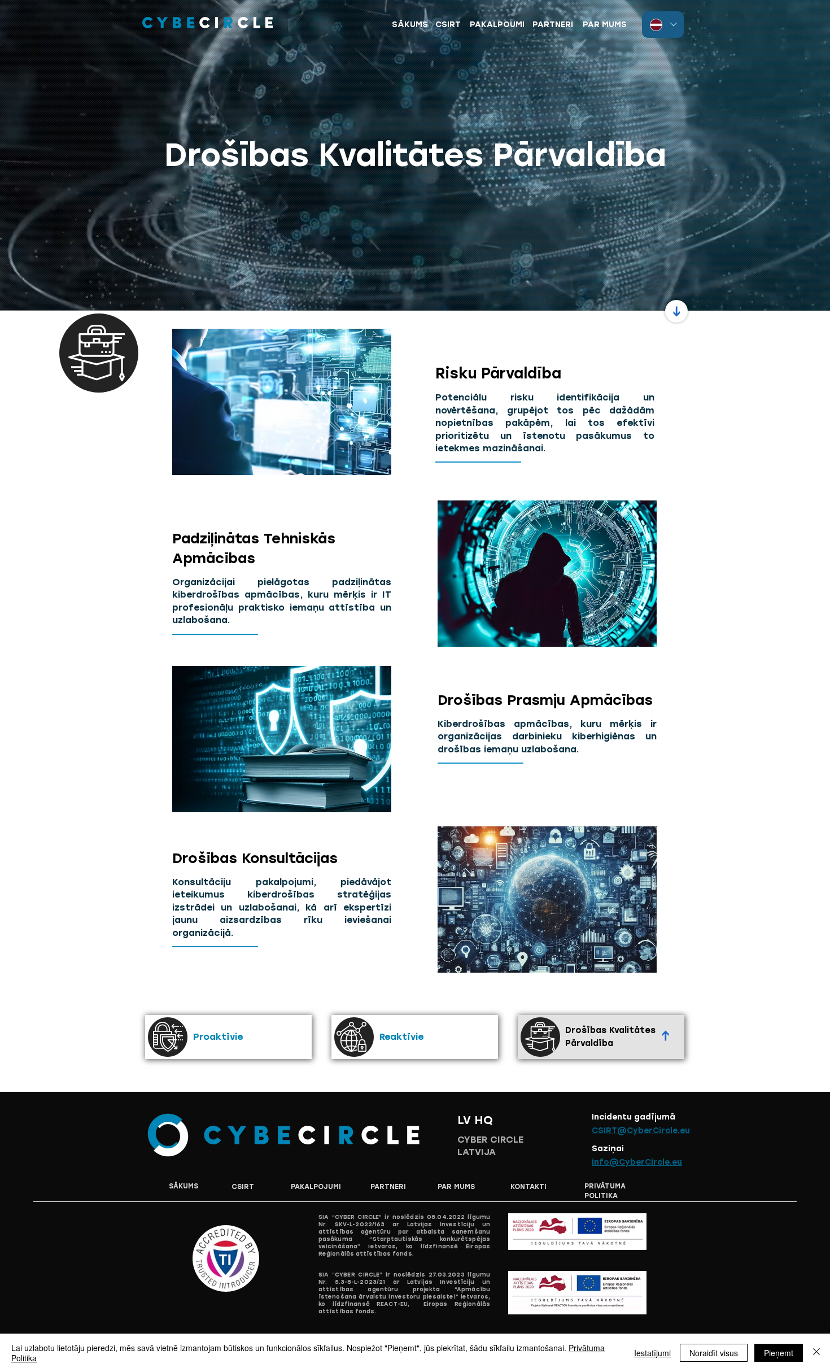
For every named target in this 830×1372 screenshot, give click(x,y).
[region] (496, 29)
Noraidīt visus (713, 1352)
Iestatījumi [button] (652, 1352)
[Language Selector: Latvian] (663, 24)
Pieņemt (778, 1352)
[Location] (676, 311)
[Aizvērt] (816, 1353)
